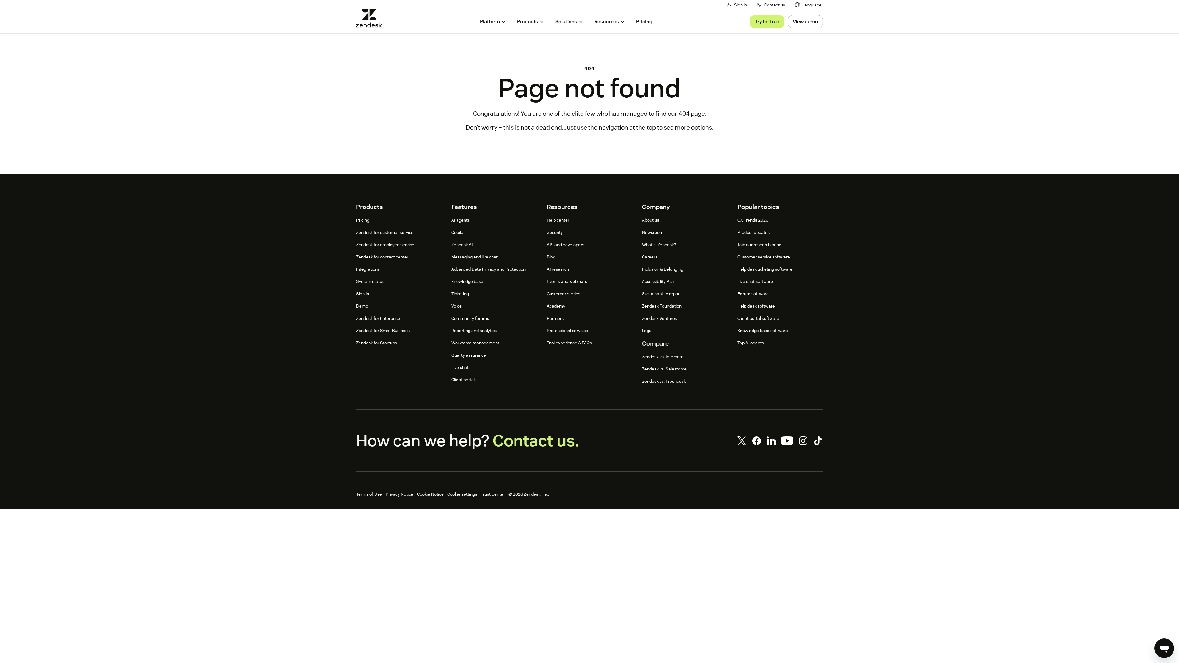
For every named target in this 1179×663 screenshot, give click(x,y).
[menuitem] (808, 5)
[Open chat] (1164, 648)
